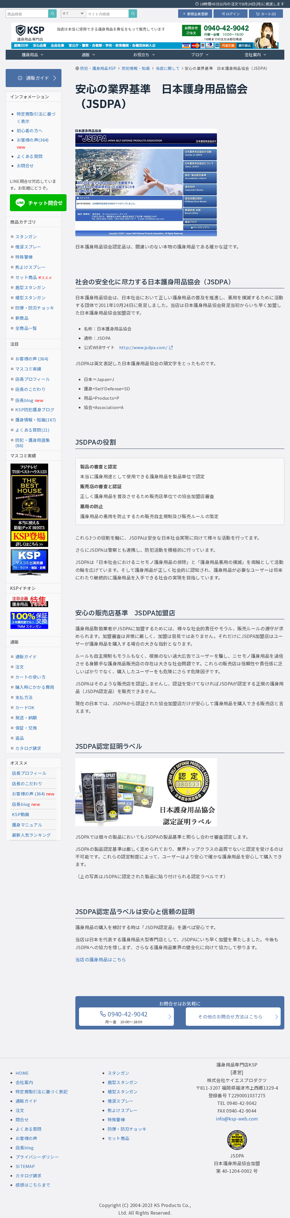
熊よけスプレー (30, 267)
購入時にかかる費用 (34, 687)
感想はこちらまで (33, 1185)
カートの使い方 (30, 677)
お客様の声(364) (33, 140)
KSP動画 (20, 814)
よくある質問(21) (32, 430)
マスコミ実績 (28, 369)
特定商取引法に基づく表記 (42, 1091)
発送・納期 (26, 718)
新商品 (21, 318)
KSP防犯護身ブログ (34, 409)
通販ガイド (26, 656)
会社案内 (253, 54)
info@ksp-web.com (237, 1118)
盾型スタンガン (30, 287)
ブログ (197, 54)
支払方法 (24, 697)
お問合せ (25, 165)
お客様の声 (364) (31, 359)
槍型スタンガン (30, 297)
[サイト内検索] (133, 13)
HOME (22, 1073)
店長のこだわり (30, 389)
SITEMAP (25, 1166)
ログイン (233, 13)
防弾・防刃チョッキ (34, 308)
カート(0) (268, 13)
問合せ (22, 1119)
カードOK (25, 707)
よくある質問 (30, 156)
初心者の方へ (30, 130)
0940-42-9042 (126, 1016)
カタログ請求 (28, 748)
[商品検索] (52, 13)
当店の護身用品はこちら (100, 959)
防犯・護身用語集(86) (32, 441)
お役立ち (141, 54)
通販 (86, 54)
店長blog (29, 400)
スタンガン (26, 236)
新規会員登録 (197, 13)
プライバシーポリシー (37, 1157)
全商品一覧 (26, 328)
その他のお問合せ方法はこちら (230, 1016)
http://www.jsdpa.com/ (143, 347)
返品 (19, 738)
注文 (19, 667)
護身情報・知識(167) (35, 420)
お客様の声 (26, 1138)
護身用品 (30, 54)
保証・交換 (26, 728)
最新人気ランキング (31, 835)
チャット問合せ (40, 202)
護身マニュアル (27, 825)
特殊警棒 (24, 257)
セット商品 (33, 277)
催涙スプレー (28, 247)
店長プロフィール (32, 379)
